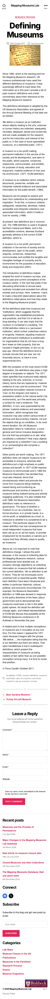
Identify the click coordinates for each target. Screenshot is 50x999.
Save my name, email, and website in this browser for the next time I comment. (25, 792)
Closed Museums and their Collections (23, 862)
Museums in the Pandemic (17, 961)
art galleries (10, 675)
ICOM (18, 675)
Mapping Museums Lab (25, 5)
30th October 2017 (17, 43)
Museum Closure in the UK (17, 953)
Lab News (8, 949)
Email (6, 767)
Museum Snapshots (13, 973)
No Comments (37, 43)
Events (6, 969)
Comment (7, 730)
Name (6, 754)
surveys (34, 681)
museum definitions (30, 675)
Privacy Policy (9, 993)
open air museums (23, 678)
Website (6, 779)
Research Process (25, 17)
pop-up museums (22, 681)
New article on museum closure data (22, 853)
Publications (9, 957)
